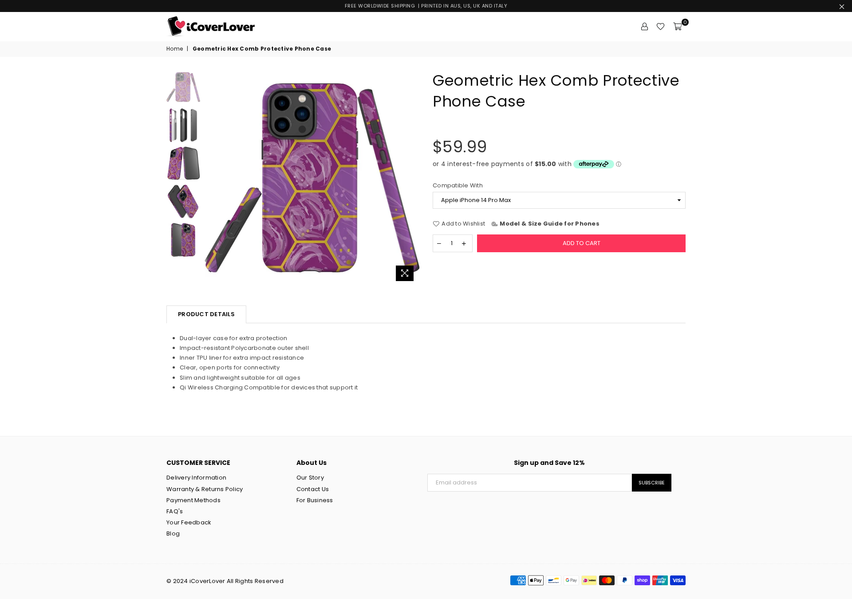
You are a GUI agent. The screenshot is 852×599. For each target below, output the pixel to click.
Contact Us (312, 489)
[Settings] (644, 26)
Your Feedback (188, 522)
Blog (173, 533)
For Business (314, 500)
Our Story (310, 477)
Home (174, 48)
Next (411, 178)
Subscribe (652, 482)
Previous (212, 178)
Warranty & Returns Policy (204, 489)
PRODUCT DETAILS (206, 314)
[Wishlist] (660, 26)
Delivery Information (196, 477)
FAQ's (174, 511)
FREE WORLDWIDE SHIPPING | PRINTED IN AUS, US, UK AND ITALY (426, 5)
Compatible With (458, 186)
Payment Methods (193, 500)
